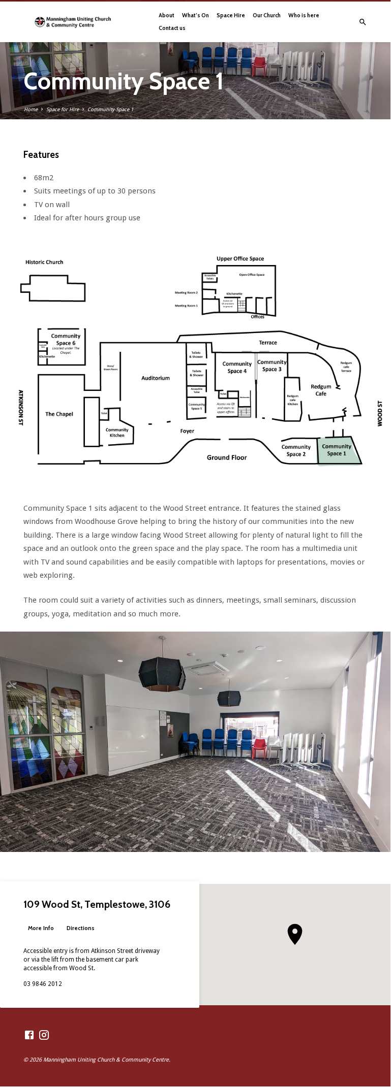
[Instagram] (44, 1035)
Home (31, 109)
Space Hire (231, 15)
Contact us (172, 27)
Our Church (267, 15)
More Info (41, 928)
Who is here (303, 15)
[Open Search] (362, 22)
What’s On (195, 15)
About (166, 15)
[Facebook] (29, 1035)
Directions (81, 928)
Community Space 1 (110, 109)
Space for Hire (62, 109)
